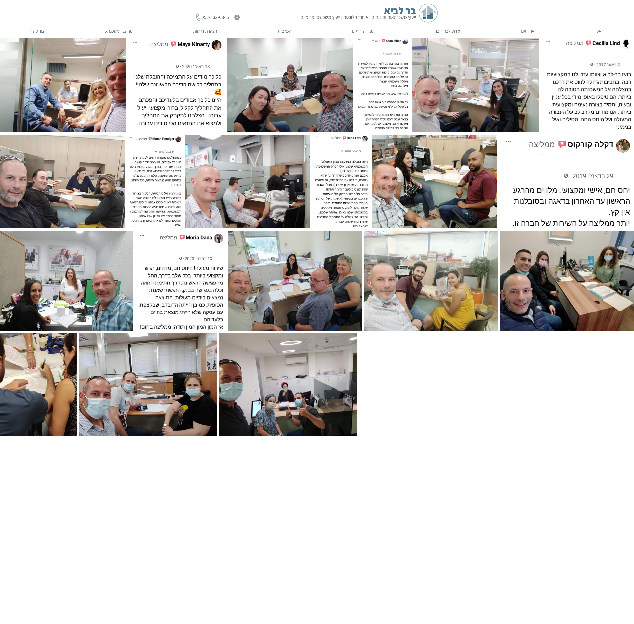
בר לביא (400, 10)
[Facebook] (237, 17)
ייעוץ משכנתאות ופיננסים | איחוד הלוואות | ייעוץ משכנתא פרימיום (358, 17)
